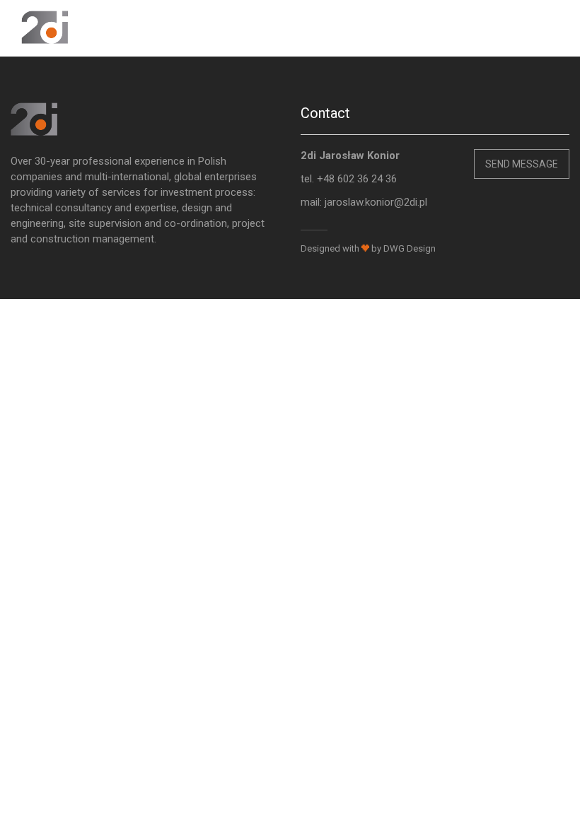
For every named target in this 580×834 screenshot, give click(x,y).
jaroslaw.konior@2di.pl (376, 202)
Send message (521, 164)
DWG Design (409, 248)
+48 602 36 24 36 (357, 178)
